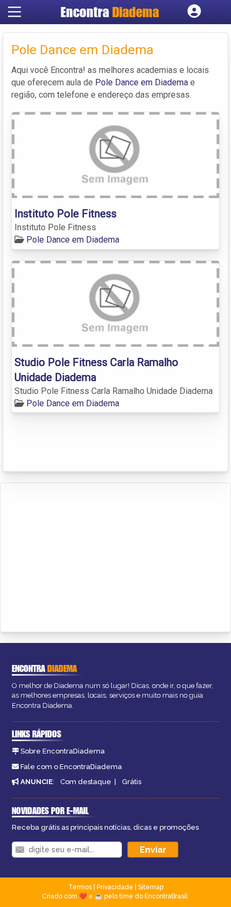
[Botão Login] (194, 11)
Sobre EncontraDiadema (62, 751)
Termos (80, 887)
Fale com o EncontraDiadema (71, 767)
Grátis (131, 782)
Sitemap (150, 887)
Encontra (110, 12)
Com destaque (85, 782)
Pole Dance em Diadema (141, 82)
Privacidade (115, 887)
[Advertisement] (89, 555)
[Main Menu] (14, 12)
